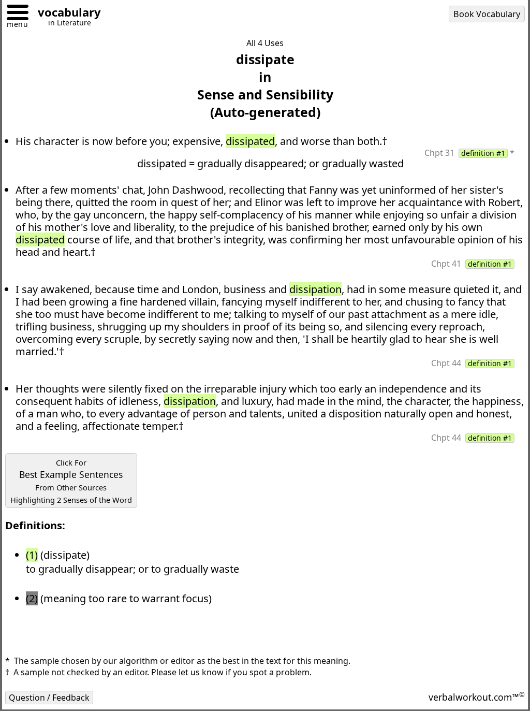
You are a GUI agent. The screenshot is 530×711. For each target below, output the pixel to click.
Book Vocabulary (486, 14)
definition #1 (483, 153)
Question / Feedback (49, 697)
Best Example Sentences (71, 481)
